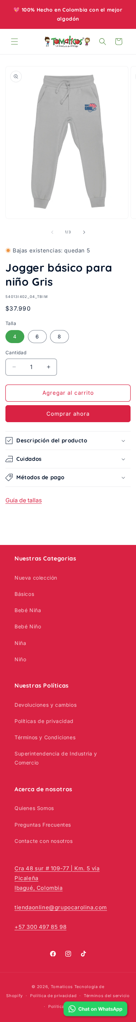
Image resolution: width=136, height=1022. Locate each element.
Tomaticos (62, 986)
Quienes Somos (34, 808)
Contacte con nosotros (44, 841)
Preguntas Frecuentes (43, 825)
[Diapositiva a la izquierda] (52, 232)
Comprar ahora (68, 413)
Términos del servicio (107, 995)
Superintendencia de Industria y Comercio (56, 758)
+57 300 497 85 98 (40, 926)
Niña (20, 643)
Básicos (24, 594)
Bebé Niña (28, 610)
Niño (20, 659)
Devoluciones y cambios (46, 705)
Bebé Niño (28, 626)
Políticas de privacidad (44, 721)
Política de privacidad (53, 995)
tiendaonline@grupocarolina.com (61, 907)
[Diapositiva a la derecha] (84, 232)
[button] (14, 41)
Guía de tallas (23, 500)
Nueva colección (36, 578)
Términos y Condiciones (45, 737)
